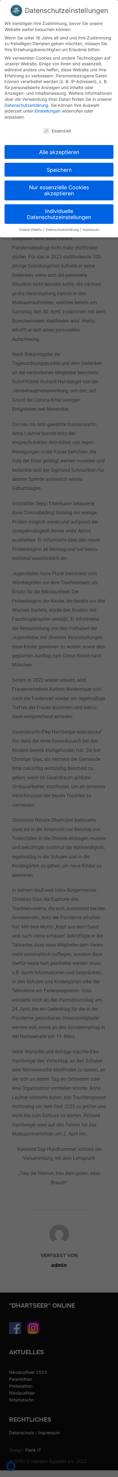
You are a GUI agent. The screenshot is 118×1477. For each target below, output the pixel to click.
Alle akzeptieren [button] (59, 152)
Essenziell (61, 130)
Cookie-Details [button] (31, 230)
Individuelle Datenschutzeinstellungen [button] (59, 214)
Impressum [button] (91, 230)
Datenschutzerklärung (26, 105)
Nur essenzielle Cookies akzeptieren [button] (59, 190)
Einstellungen (47, 110)
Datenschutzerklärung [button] (63, 230)
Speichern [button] (59, 170)
